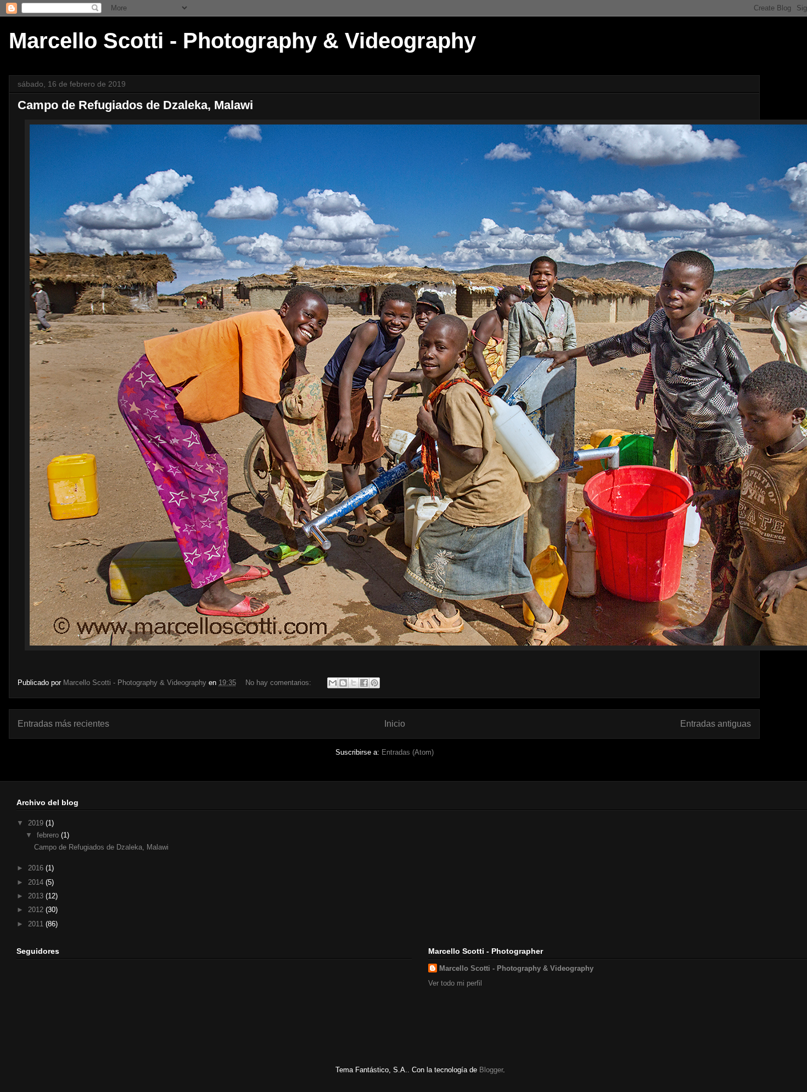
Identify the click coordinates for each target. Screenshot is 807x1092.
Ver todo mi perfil (455, 983)
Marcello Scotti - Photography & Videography (242, 41)
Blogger (491, 1070)
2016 (37, 868)
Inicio (394, 723)
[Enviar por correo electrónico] (332, 682)
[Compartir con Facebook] (363, 682)
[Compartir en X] (353, 682)
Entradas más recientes (63, 723)
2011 (37, 924)
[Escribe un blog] (343, 682)
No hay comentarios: (279, 682)
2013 (37, 896)
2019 (37, 823)
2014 (37, 882)
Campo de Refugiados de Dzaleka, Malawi (135, 105)
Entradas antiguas (715, 723)
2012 (37, 910)
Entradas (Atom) (408, 752)
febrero (49, 835)
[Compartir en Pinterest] (374, 682)
